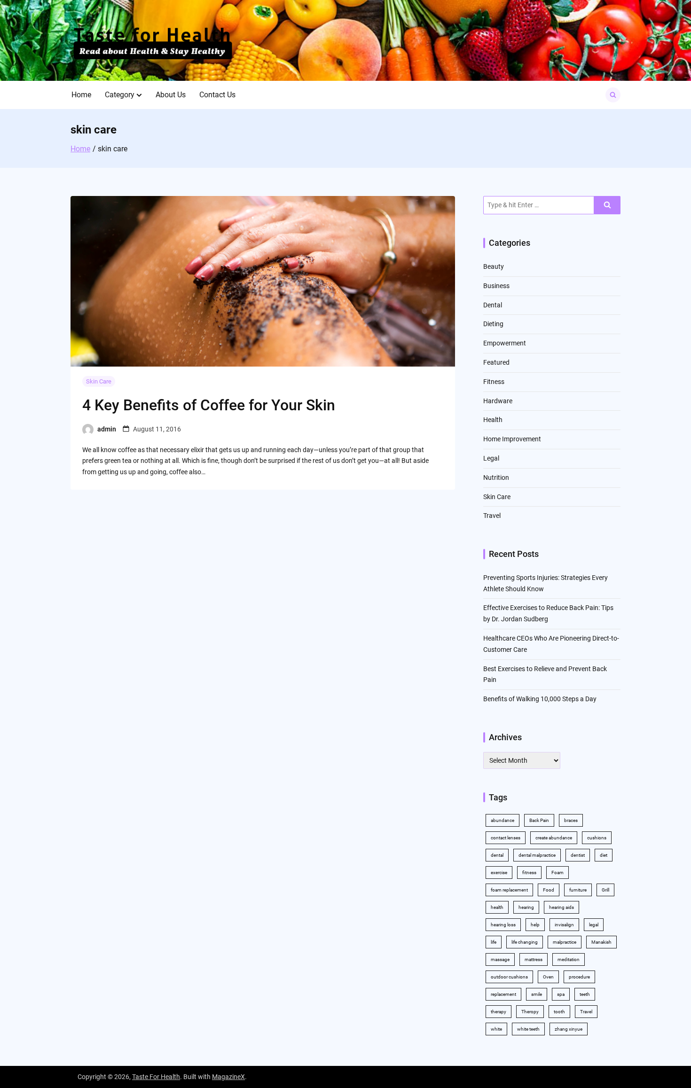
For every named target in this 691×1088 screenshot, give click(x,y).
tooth (559, 1011)
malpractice (564, 942)
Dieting (493, 324)
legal (593, 924)
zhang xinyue (568, 1029)
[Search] (607, 205)
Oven (548, 976)
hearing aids (561, 907)
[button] (139, 95)
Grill (605, 889)
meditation (569, 959)
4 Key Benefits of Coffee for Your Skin (208, 405)
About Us (171, 94)
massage (500, 959)
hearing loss (503, 924)
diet (603, 855)
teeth (585, 994)
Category (119, 94)
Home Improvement (512, 439)
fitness (529, 872)
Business (496, 286)
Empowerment (504, 343)
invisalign (564, 924)
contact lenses (505, 837)
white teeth (528, 1029)
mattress (533, 959)
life (493, 942)
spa (561, 994)
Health (493, 419)
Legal (491, 458)
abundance (502, 820)
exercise (499, 872)
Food (548, 889)
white (496, 1029)
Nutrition (496, 477)
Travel (492, 515)
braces (571, 820)
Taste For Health (156, 1076)
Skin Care (98, 381)
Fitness (493, 381)
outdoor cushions (509, 976)
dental (497, 855)
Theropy (530, 1011)
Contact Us (217, 94)
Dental (492, 305)
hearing (526, 907)
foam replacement (509, 889)
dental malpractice (537, 855)
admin (106, 429)
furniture (578, 889)
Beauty (493, 266)
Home (81, 94)
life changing (524, 942)
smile (536, 994)
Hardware (497, 401)
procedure (579, 976)
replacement (503, 994)
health (497, 907)
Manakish (601, 942)
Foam (557, 872)
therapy (498, 1011)
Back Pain (539, 820)
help (535, 924)
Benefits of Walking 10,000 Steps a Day (540, 699)
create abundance (553, 837)
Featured (496, 362)
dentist (578, 855)
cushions (596, 837)
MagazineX (228, 1076)
